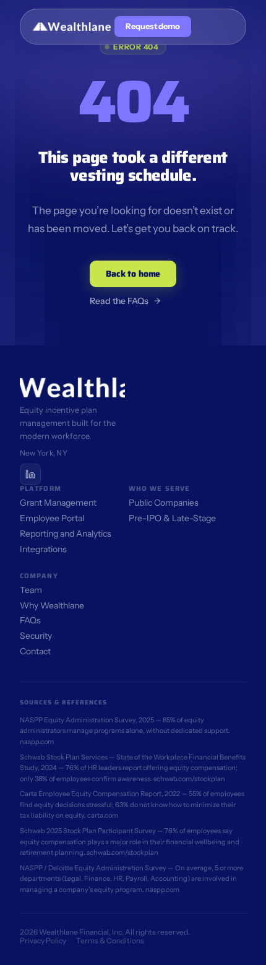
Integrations (43, 549)
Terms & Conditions (110, 940)
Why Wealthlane (52, 605)
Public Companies (164, 502)
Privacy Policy (43, 940)
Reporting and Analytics (65, 533)
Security (36, 635)
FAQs (30, 620)
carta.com (102, 815)
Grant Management (58, 502)
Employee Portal (52, 518)
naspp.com (37, 741)
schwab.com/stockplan (189, 778)
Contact (35, 651)
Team (31, 589)
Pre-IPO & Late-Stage (172, 518)
